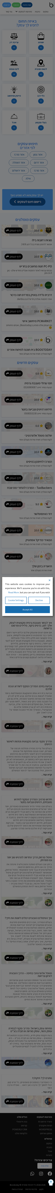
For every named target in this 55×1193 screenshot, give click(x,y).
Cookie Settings (16, 600)
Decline (39, 600)
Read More (13, 592)
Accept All (28, 609)
